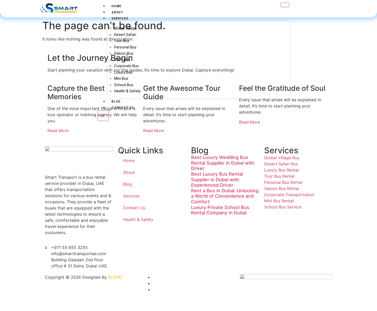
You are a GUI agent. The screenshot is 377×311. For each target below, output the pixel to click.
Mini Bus (121, 78)
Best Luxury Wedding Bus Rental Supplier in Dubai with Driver (222, 163)
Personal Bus (125, 47)
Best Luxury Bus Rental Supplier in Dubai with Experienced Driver (217, 179)
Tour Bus (121, 40)
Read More (57, 130)
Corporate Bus (126, 66)
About (117, 12)
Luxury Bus (123, 72)
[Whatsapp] (154, 277)
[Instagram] (329, 5)
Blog (116, 101)
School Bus (123, 85)
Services (120, 18)
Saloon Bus (123, 53)
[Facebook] (154, 283)
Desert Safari (125, 34)
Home (117, 6)
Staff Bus (122, 59)
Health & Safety (127, 91)
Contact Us (123, 107)
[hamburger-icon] (285, 5)
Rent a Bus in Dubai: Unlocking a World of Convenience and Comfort (225, 196)
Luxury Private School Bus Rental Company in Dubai (220, 210)
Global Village (125, 28)
